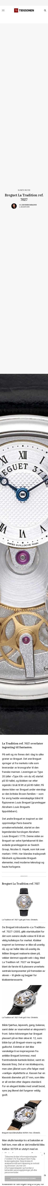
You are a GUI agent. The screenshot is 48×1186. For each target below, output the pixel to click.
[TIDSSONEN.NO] (24, 10)
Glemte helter (24, 190)
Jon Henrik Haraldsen (29, 205)
